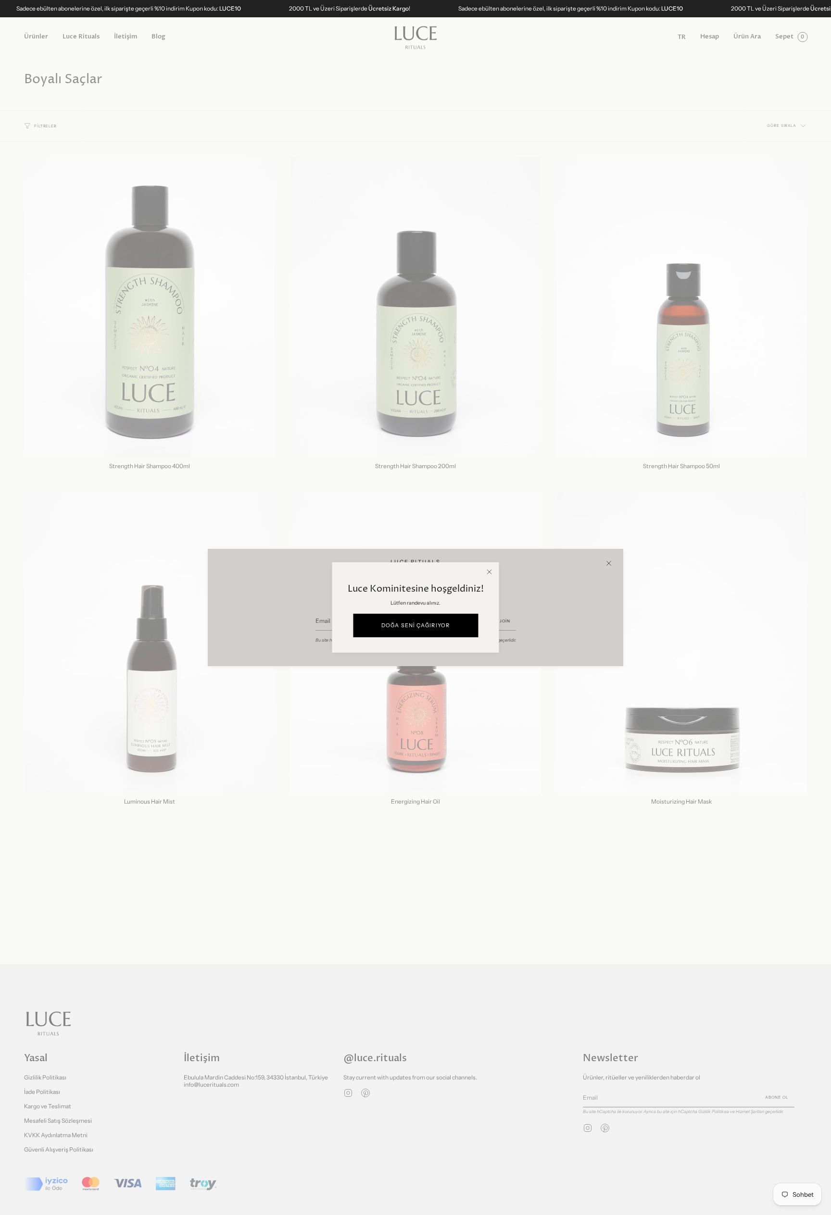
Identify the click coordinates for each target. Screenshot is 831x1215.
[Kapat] (609, 563)
